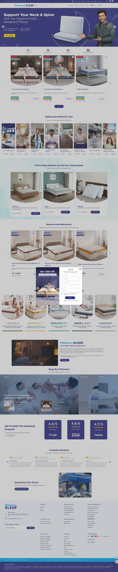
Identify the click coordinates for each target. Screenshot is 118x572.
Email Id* (65, 286)
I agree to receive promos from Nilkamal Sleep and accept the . (71, 294)
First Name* (65, 275)
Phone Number (66, 282)
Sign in (76, 300)
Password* (65, 290)
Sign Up (70, 297)
